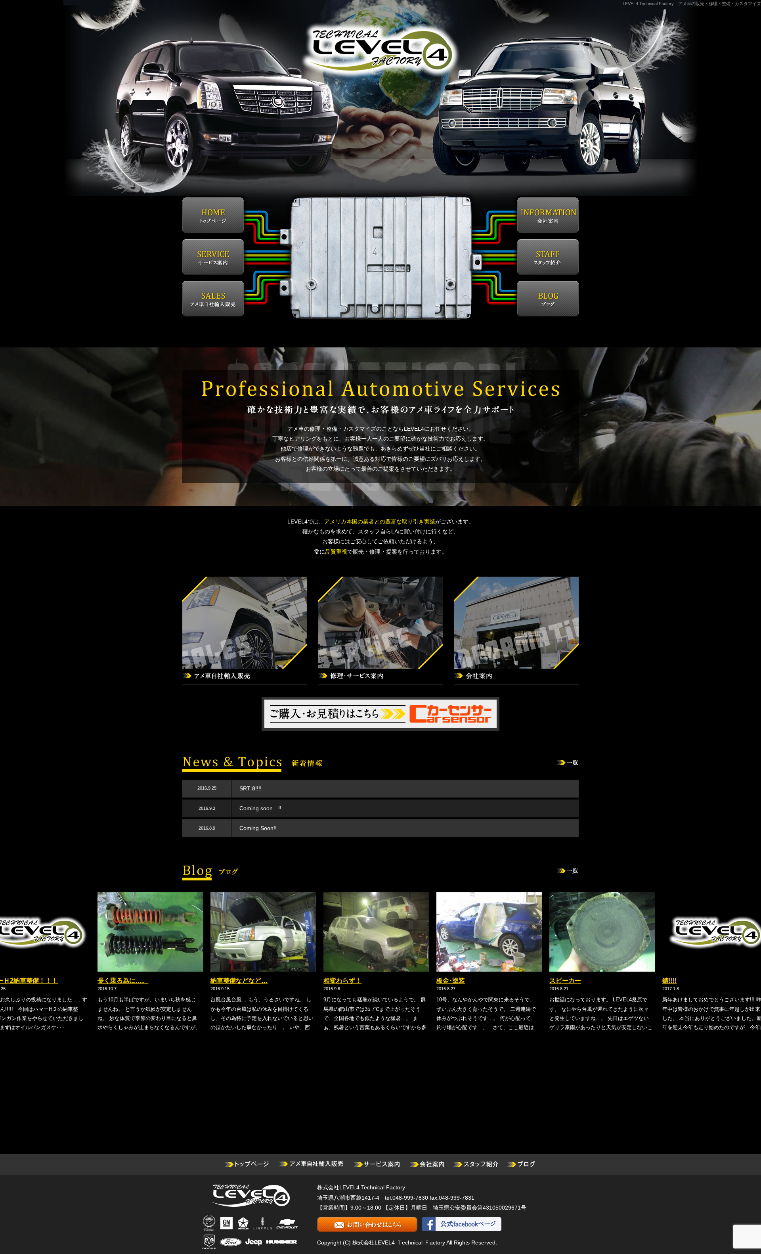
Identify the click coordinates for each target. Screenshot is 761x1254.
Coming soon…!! (260, 808)
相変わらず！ (286, 980)
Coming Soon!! (258, 828)
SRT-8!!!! (250, 788)
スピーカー (509, 980)
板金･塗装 (394, 980)
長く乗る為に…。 (66, 980)
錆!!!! (613, 980)
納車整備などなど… (182, 980)
